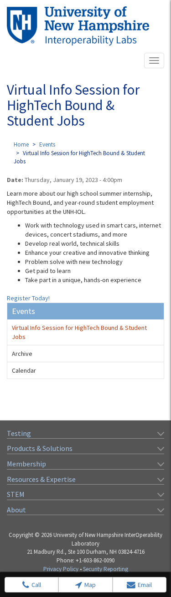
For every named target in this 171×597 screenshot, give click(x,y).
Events (47, 144)
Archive (22, 353)
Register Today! (28, 298)
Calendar (24, 370)
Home (21, 144)
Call (36, 585)
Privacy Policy (60, 569)
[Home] (78, 26)
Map (90, 585)
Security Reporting (105, 569)
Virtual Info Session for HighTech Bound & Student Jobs (79, 332)
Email (145, 585)
